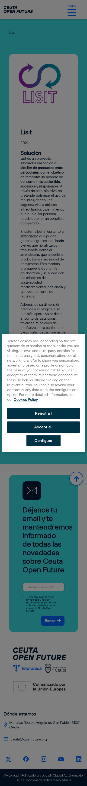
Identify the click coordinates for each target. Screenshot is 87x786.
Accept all (43, 427)
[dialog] (43, 393)
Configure (43, 440)
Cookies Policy (26, 399)
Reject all (43, 413)
